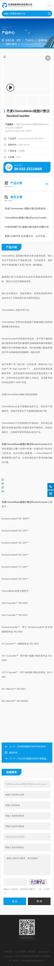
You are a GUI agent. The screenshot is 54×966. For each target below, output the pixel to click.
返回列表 (13, 752)
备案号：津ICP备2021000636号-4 (29, 961)
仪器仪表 (42, 40)
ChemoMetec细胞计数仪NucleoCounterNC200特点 (27, 217)
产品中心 (29, 40)
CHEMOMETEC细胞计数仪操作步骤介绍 (27, 227)
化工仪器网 (20, 951)
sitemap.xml (44, 951)
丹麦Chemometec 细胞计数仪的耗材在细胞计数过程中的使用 (27, 208)
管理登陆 (31, 951)
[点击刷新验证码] (38, 882)
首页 (18, 40)
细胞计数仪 (11, 44)
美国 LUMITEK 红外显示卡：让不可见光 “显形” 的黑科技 (27, 236)
